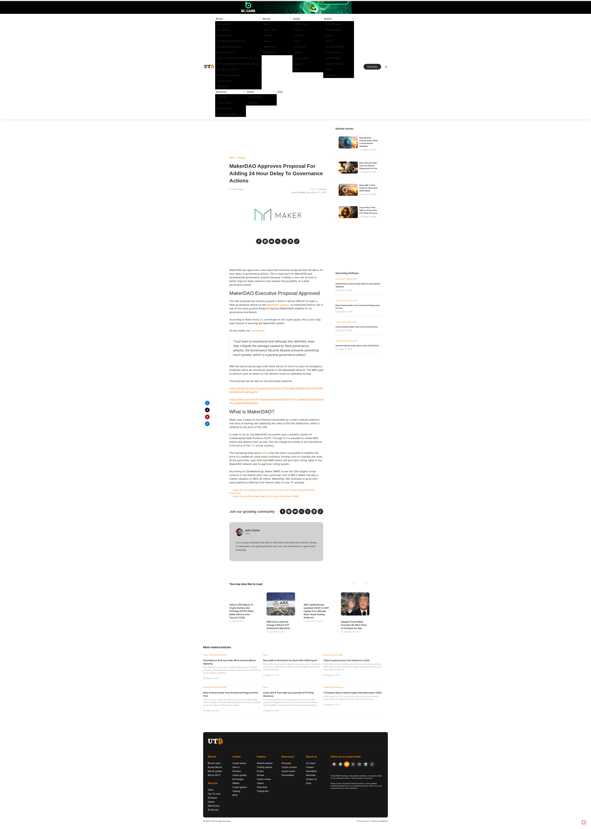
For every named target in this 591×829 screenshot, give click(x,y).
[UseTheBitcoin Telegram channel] (340, 764)
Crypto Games (302, 58)
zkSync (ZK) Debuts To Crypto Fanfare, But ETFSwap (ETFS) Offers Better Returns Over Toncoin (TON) (241, 611)
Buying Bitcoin (224, 35)
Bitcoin (219, 18)
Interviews (330, 75)
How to (298, 29)
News (267, 24)
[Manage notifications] (583, 822)
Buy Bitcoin (223, 29)
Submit (250, 91)
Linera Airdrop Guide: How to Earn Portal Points (357, 327)
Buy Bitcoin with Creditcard (231, 41)
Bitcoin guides (215, 771)
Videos (328, 69)
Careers (310, 767)
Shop (280, 91)
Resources (221, 91)
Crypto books (288, 771)
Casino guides (239, 775)
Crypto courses (289, 767)
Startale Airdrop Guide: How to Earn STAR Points (357, 345)
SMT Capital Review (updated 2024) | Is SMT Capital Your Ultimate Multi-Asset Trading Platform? (316, 611)
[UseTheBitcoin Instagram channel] (359, 764)
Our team (310, 763)
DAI (253, 445)
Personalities (287, 775)
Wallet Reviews (333, 58)
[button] (260, 18)
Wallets (298, 52)
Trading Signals (333, 29)
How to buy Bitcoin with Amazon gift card (238, 63)
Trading (298, 63)
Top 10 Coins (270, 29)
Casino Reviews (333, 52)
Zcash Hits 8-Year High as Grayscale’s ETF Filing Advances (368, 210)
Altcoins (266, 18)
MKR (264, 452)
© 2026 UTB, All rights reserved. (217, 821)
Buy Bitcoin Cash (225, 52)
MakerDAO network (277, 304)
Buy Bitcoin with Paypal (229, 46)
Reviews (329, 41)
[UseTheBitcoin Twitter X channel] (353, 764)
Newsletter (311, 771)
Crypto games (239, 787)
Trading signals (264, 767)
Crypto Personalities (227, 114)
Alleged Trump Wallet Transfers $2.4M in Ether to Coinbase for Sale (354, 624)
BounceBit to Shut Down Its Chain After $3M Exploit (368, 188)
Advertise (253, 102)
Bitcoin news (214, 763)
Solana (267, 41)
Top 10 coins (214, 793)
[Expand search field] (386, 67)
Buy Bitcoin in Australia (228, 75)
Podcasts (222, 97)
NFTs (297, 69)
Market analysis (265, 763)
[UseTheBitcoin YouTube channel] (347, 764)
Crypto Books (224, 108)
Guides (296, 18)
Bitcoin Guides (224, 81)
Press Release (255, 97)
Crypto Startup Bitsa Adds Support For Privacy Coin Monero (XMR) (266, 496)
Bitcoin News (224, 24)
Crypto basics (239, 763)
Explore (328, 18)
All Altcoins (269, 52)
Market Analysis (333, 24)
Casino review (264, 779)
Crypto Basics (302, 24)
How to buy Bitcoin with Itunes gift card (237, 58)
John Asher (237, 189)
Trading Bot (263, 791)
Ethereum (268, 35)
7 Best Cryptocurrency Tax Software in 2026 (346, 660)
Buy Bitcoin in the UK (227, 69)
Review (260, 775)
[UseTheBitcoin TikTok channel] (372, 764)
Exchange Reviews (335, 46)
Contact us (311, 779)
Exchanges (300, 46)
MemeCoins (270, 46)
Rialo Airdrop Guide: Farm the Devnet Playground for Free (368, 166)
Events (328, 35)
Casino (298, 41)
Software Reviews (334, 63)
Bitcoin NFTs (223, 86)
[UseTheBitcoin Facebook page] (334, 764)
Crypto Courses (225, 102)
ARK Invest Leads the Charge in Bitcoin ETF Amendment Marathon (278, 624)
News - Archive (237, 157)
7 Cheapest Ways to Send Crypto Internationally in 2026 (352, 692)
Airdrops (299, 35)
